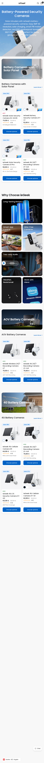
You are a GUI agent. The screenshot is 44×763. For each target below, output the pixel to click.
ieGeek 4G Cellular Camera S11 (10, 448)
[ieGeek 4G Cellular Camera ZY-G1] (32, 479)
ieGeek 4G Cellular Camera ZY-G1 (31, 494)
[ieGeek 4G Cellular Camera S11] (12, 433)
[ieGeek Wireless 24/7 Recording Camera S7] (12, 349)
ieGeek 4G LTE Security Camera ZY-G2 (11, 496)
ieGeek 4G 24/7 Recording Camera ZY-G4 (31, 164)
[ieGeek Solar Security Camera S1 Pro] (12, 148)
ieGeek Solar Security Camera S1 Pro (11, 163)
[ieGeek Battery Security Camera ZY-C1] (32, 101)
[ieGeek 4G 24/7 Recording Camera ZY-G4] (32, 148)
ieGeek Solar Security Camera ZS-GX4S (11, 117)
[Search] (38, 3)
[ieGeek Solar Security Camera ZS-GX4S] (12, 101)
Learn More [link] (37, 87)
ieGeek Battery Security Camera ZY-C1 (32, 117)
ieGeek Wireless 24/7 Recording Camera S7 (11, 366)
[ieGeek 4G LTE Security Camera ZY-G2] (12, 479)
